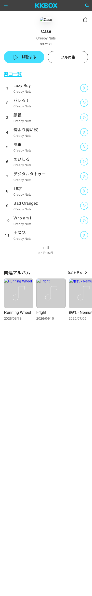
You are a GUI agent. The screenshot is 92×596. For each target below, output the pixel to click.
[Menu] (6, 5)
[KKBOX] (46, 5)
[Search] (87, 5)
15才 (17, 188)
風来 (17, 144)
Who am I (22, 218)
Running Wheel (17, 312)
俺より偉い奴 (25, 129)
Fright (41, 312)
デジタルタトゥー (29, 174)
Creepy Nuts (46, 38)
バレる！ (21, 100)
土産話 (19, 232)
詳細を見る (74, 272)
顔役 (17, 115)
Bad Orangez (25, 203)
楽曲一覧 (13, 74)
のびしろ (21, 159)
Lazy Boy (22, 85)
